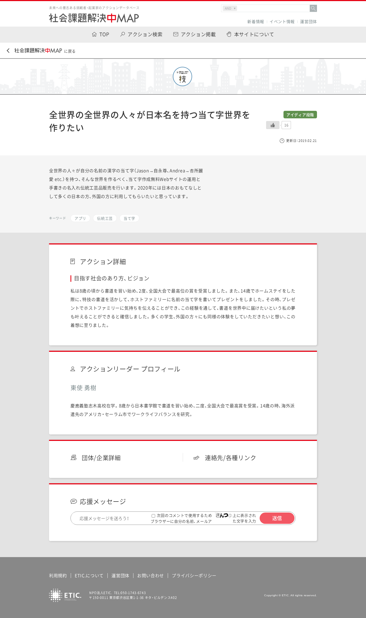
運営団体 (308, 21)
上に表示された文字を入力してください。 (246, 521)
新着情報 (255, 21)
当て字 (129, 218)
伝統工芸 (105, 218)
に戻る (70, 51)
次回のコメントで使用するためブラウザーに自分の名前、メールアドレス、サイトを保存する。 (181, 521)
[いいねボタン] (272, 125)
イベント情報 (282, 21)
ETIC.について (89, 575)
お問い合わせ (150, 575)
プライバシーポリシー (194, 575)
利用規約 (58, 575)
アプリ (80, 218)
